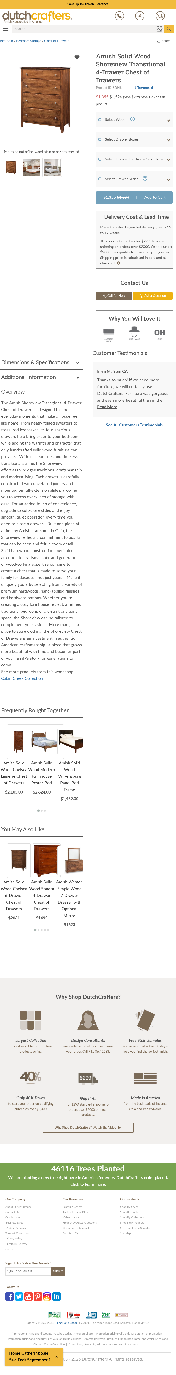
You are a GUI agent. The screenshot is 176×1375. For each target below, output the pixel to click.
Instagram (47, 1296)
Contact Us (12, 1212)
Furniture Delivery (16, 1243)
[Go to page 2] (42, 811)
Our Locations (14, 1217)
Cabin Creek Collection (22, 679)
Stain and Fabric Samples (135, 1228)
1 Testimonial (143, 88)
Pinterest (38, 1296)
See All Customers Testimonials (134, 425)
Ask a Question (154, 296)
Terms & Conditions (17, 1233)
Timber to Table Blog (75, 1212)
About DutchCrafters (18, 1206)
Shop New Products (132, 1222)
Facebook (10, 1296)
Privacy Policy (14, 1238)
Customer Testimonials (76, 1228)
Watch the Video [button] (86, 1127)
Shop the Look (129, 1212)
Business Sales (14, 1222)
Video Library (71, 1217)
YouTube (28, 1296)
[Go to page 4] (45, 930)
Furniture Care (71, 1233)
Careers (10, 1249)
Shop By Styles (129, 1206)
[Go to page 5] (48, 930)
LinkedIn (56, 1296)
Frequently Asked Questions (80, 1222)
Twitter (19, 1296)
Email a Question (67, 1322)
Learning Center (72, 1206)
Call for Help (116, 296)
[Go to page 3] (45, 811)
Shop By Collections (132, 1217)
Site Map (125, 1233)
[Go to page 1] (38, 811)
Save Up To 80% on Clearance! (88, 4)
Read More (107, 407)
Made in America (16, 1228)
